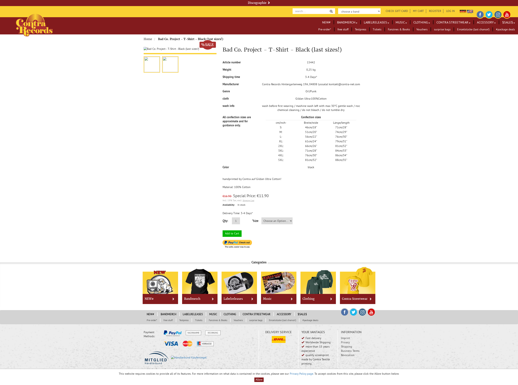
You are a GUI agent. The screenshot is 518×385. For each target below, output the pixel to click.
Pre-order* (324, 29)
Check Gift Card (397, 11)
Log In (450, 11)
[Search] (331, 11)
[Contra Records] (34, 24)
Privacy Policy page (301, 373)
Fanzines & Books (399, 29)
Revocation (348, 355)
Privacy (345, 342)
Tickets (377, 29)
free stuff (343, 29)
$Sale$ (507, 22)
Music (400, 22)
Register (435, 11)
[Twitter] (489, 14)
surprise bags (442, 29)
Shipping (346, 346)
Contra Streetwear (452, 22)
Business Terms (350, 351)
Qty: (225, 221)
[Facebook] (480, 14)
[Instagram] (498, 14)
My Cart (418, 11)
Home (148, 39)
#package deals (505, 29)
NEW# (326, 22)
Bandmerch (346, 22)
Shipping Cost (248, 200)
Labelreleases (375, 22)
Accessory (485, 22)
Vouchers (422, 29)
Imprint (345, 338)
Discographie (257, 3)
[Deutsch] (463, 11)
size (255, 221)
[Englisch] (470, 11)
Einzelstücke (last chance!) (473, 29)
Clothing (420, 22)
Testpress (360, 29)
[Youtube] (507, 14)
